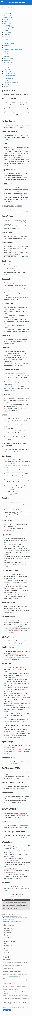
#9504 (21, 309)
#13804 (27, 159)
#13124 (23, 695)
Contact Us (7, 952)
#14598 (25, 179)
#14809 (18, 659)
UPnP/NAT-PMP (8, 79)
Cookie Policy (24, 917)
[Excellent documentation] (20, 896)
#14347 (23, 195)
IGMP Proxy (7, 45)
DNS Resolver (7, 32)
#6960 (23, 238)
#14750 (14, 592)
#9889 (18, 191)
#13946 (21, 804)
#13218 (12, 464)
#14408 (6, 774)
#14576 (6, 711)
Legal (12, 919)
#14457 (21, 588)
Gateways (6, 41)
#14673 (19, 817)
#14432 (14, 530)
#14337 (14, 526)
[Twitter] (3, 957)
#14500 (15, 764)
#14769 (8, 139)
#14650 (14, 653)
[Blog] (13, 957)
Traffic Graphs (7, 71)
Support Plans (7, 937)
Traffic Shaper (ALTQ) (9, 73)
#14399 (6, 291)
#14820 (21, 878)
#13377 (18, 608)
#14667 (6, 516)
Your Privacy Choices (9, 917)
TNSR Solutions (8, 930)
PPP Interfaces (8, 62)
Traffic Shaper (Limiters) (10, 75)
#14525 (6, 427)
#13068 (21, 105)
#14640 (12, 727)
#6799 (10, 691)
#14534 (10, 384)
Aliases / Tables (8, 15)
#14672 (6, 866)
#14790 (15, 494)
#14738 (6, 165)
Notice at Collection (6, 919)
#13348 (13, 578)
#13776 (26, 798)
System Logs (7, 69)
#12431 (14, 848)
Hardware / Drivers (9, 43)
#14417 (12, 269)
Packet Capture (8, 66)
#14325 (23, 175)
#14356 (12, 612)
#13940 (12, 747)
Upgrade (6, 80)
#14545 (18, 512)
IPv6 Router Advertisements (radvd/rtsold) (15, 49)
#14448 (20, 705)
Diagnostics (7, 36)
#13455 (9, 224)
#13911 (26, 376)
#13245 (24, 107)
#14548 (6, 753)
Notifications (7, 54)
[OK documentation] (16, 896)
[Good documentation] (18, 896)
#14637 (20, 228)
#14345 (11, 701)
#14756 (12, 490)
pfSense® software (12, 8)
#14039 (22, 788)
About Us (6, 949)
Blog (5, 943)
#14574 (16, 117)
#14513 (6, 295)
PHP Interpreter (8, 60)
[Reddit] (8, 957)
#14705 (25, 681)
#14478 (6, 671)
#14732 (26, 257)
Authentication (8, 17)
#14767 (11, 343)
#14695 (25, 837)
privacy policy (24, 1007)
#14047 (6, 380)
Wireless (6, 86)
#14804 (16, 598)
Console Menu (7, 28)
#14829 (26, 331)
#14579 (6, 890)
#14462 (17, 860)
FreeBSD (6, 40)
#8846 (23, 355)
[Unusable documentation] (12, 896)
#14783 (6, 323)
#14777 (20, 299)
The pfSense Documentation (17, 2)
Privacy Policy (17, 917)
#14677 (6, 560)
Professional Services (9, 941)
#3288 (11, 685)
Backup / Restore (8, 19)
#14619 (6, 717)
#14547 (11, 632)
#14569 (22, 386)
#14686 (6, 566)
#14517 (6, 508)
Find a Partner (7, 936)
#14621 (6, 723)
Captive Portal (7, 23)
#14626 (23, 431)
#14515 (14, 677)
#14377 (6, 468)
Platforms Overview (9, 928)
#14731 (17, 254)
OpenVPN (6, 56)
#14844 (13, 390)
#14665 (16, 410)
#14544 (20, 626)
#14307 (26, 813)
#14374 (9, 111)
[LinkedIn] (10, 957)
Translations (7, 77)
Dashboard (7, 34)
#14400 (25, 212)
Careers (6, 950)
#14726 (22, 435)
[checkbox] (16, 984)
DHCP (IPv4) (7, 30)
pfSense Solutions (8, 932)
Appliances (6, 934)
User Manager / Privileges (11, 82)
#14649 (11, 317)
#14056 (9, 250)
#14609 (26, 827)
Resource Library (8, 945)
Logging (6, 53)
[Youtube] (6, 957)
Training (6, 939)
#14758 (12, 872)
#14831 (9, 439)
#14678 (12, 201)
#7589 (24, 285)
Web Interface (7, 84)
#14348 (19, 149)
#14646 (6, 554)
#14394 (12, 856)
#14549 (22, 478)
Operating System (8, 58)
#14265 (21, 127)
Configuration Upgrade (10, 27)
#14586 (21, 155)
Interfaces (6, 51)
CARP (5, 21)
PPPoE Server (7, 64)
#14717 (22, 365)
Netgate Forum (15, 904)
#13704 (11, 852)
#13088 (25, 548)
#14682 (6, 542)
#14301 (14, 406)
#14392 (26, 472)
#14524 (10, 361)
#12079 (6, 402)
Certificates (7, 25)
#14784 (6, 327)
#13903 (20, 643)
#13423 (16, 451)
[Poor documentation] (14, 896)
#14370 (9, 584)
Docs (3, 8)
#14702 (21, 737)
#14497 (18, 778)
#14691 (24, 731)
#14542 (6, 275)
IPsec (5, 47)
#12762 (26, 421)
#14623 (6, 484)
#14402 (6, 313)
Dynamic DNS (7, 38)
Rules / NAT (7, 67)
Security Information (9, 947)
